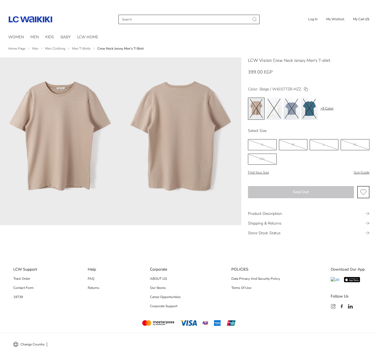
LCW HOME (87, 37)
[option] (256, 109)
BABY (66, 37)
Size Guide (361, 172)
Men (35, 48)
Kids (49, 37)
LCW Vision (260, 60)
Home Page (16, 48)
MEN (34, 37)
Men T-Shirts (81, 48)
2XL (262, 159)
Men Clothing (55, 48)
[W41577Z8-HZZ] (306, 89)
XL (355, 144)
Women (16, 37)
